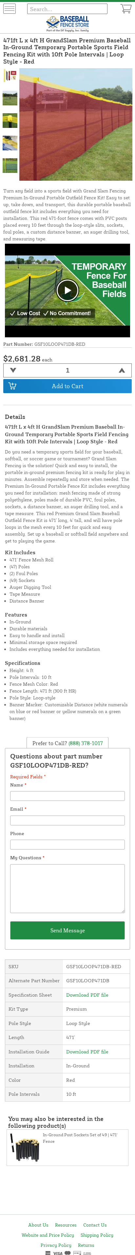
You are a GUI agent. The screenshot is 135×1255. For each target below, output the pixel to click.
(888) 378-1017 (85, 743)
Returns (86, 1245)
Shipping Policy (97, 1235)
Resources (66, 1225)
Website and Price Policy (48, 1235)
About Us (38, 1225)
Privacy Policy (56, 1245)
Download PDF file (87, 995)
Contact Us (95, 1225)
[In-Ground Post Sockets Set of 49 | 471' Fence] (25, 1147)
